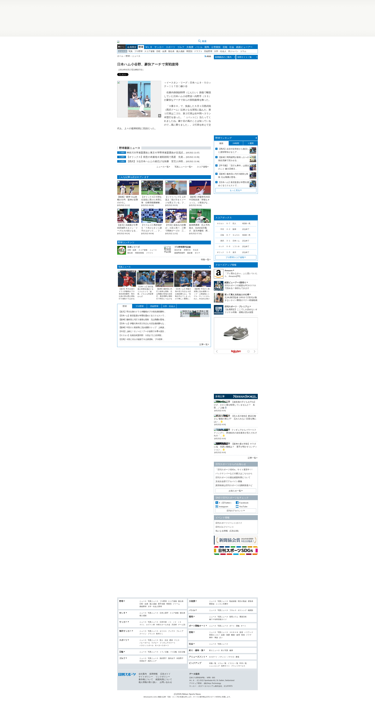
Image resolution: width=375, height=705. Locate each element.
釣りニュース (214, 650)
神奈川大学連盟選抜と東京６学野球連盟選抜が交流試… (156, 152)
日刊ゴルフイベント (224, 527)
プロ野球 (138, 51)
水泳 (166, 640)
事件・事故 (213, 638)
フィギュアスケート (167, 643)
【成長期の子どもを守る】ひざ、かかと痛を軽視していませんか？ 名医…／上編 (235, 405)
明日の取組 (242, 601)
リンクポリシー (163, 677)
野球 (141, 47)
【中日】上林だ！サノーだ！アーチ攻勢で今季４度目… (142, 331)
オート (243, 626)
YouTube (243, 506)
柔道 (171, 640)
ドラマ (248, 635)
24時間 (236, 143)
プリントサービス (238, 666)
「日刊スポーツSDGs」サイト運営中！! (233, 469)
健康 (231, 650)
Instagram (223, 506)
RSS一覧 (243, 663)
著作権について (146, 679)
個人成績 (180, 51)
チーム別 (181, 625)
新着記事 (220, 396)
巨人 (234, 223)
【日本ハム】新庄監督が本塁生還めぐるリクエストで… (142, 315)
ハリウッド (248, 632)
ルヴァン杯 (150, 625)
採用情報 (153, 674)
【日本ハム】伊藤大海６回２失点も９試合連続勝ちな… (142, 323)
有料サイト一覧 (244, 57)
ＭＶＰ (197, 253)
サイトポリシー (146, 677)
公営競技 (216, 47)
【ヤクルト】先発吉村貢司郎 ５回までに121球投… (141, 335)
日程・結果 (161, 51)
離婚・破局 (235, 635)
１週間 (250, 143)
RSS (209, 56)
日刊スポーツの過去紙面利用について (232, 477)
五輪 (121, 652)
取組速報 (232, 601)
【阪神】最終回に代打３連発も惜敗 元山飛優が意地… (142, 319)
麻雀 (237, 657)
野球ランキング (223, 138)
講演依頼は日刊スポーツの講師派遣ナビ (233, 485)
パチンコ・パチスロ (226, 657)
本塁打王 (187, 250)
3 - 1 (228, 241)
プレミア (179, 631)
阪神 (234, 229)
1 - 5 (228, 252)
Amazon (229, 270)
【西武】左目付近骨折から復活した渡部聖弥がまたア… (233, 150)
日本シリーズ (133, 247)
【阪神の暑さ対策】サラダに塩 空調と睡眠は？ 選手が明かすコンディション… (235, 447)
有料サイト (225, 666)
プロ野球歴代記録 (182, 247)
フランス (151, 634)
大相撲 (189, 47)
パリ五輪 (173, 652)
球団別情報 (139, 253)
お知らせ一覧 (235, 491)
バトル (198, 47)
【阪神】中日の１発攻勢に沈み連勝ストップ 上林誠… (142, 327)
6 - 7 (228, 223)
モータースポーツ (162, 645)
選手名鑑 (161, 604)
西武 (222, 241)
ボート (232, 626)
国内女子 (171, 658)
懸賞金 (211, 604)
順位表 (171, 51)
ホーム (122, 47)
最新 (221, 143)
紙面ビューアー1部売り (235, 282)
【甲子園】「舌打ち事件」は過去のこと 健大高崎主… (233, 167)
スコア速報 (149, 51)
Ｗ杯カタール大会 (163, 625)
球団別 (189, 51)
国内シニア (152, 661)
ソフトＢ (236, 246)
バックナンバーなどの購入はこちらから (233, 473)
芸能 (225, 47)
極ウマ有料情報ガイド (218, 619)
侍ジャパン (233, 51)
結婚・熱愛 (225, 635)
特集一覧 (205, 259)
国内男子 (163, 658)
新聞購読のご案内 (223, 57)
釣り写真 (224, 650)
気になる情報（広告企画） (227, 531)
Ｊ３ (179, 622)
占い (221, 638)
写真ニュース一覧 (183, 167)
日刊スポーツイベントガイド (228, 523)
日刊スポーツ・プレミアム (237, 306)
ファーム (176, 604)
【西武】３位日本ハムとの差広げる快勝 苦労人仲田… (156, 161)
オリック (220, 252)
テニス (176, 640)
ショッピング (214, 666)
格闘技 (250, 610)
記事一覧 (204, 344)
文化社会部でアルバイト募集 (228, 481)
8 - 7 (228, 235)
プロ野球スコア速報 (235, 257)
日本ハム (236, 241)
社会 (231, 47)
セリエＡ (163, 631)
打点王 (195, 250)
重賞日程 (243, 617)
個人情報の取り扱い (148, 682)
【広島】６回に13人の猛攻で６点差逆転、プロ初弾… (141, 339)
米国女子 (142, 661)
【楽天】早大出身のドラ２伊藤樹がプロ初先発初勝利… (142, 311)
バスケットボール (146, 645)
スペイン (142, 634)
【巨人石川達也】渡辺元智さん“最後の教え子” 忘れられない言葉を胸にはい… (235, 419)
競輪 (238, 626)
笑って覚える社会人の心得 (237, 294)
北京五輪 (181, 652)
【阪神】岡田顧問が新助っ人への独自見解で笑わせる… (233, 159)
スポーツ (170, 47)
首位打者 (177, 250)
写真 (130, 51)
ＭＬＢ (148, 47)
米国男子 (179, 658)
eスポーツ (213, 657)
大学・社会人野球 (155, 607)
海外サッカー (125, 631)
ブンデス (171, 631)
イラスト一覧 (233, 663)
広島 (222, 235)
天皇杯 (174, 625)
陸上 (161, 640)
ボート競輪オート (197, 626)
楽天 (234, 252)
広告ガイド (165, 674)
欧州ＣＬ (159, 634)
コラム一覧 (222, 663)
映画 (243, 635)
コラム (243, 51)
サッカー (159, 47)
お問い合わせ (166, 682)
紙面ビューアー (244, 47)
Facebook (243, 503)
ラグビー (154, 643)
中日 (222, 229)
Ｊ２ (174, 622)
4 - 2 (228, 229)
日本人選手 (164, 613)
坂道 (241, 632)
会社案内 (143, 674)
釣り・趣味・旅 (196, 650)
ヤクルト (220, 223)
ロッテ (221, 246)
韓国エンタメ (214, 635)
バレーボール (144, 643)
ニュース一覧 (162, 167)
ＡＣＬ (142, 625)
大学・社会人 (220, 51)
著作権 (202, 697)
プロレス (232, 610)
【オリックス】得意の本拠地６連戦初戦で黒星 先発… (156, 157)
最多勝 (189, 253)
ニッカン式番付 (222, 604)
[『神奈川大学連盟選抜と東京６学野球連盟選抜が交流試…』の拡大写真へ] (194, 324)
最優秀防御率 (179, 253)
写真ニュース (124, 267)
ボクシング (242, 610)
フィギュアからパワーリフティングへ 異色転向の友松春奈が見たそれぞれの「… (235, 433)
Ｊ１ (170, 622)
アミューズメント (197, 657)
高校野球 (208, 51)
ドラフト (198, 51)
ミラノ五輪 (164, 652)
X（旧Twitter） (225, 503)
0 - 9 (228, 246)
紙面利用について (164, 679)
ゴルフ (180, 47)
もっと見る (235, 190)
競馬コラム (233, 617)
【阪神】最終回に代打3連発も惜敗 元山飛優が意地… (233, 175)
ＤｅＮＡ (236, 235)
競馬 (206, 47)
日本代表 (163, 622)
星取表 (250, 601)
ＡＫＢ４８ (233, 632)
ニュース (123, 51)
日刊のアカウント (235, 510)
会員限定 (132, 47)
